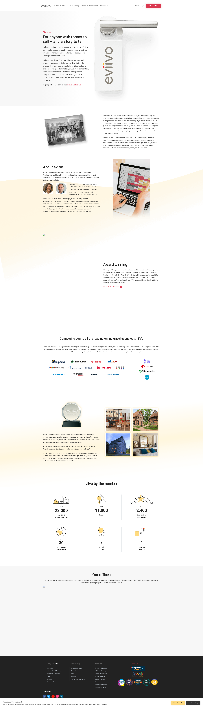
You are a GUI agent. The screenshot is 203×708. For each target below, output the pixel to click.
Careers (49, 679)
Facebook (44, 696)
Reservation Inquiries (78, 679)
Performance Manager (102, 682)
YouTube (53, 696)
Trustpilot (134, 664)
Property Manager (101, 668)
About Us (103, 6)
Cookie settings (193, 703)
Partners (83, 6)
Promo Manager (100, 676)
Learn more (104, 704)
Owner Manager (100, 687)
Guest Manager (100, 679)
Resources (93, 6)
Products (56, 6)
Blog (72, 673)
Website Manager (101, 671)
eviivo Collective (74, 85)
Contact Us (50, 682)
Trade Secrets (75, 671)
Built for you (66, 6)
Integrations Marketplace (55, 671)
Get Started (153, 6)
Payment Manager (101, 684)
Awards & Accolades (53, 673)
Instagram (57, 696)
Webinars (74, 676)
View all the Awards (111, 287)
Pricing (76, 6)
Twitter (48, 696)
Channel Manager (101, 673)
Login (142, 6)
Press (49, 676)
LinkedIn (61, 696)
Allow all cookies (178, 703)
